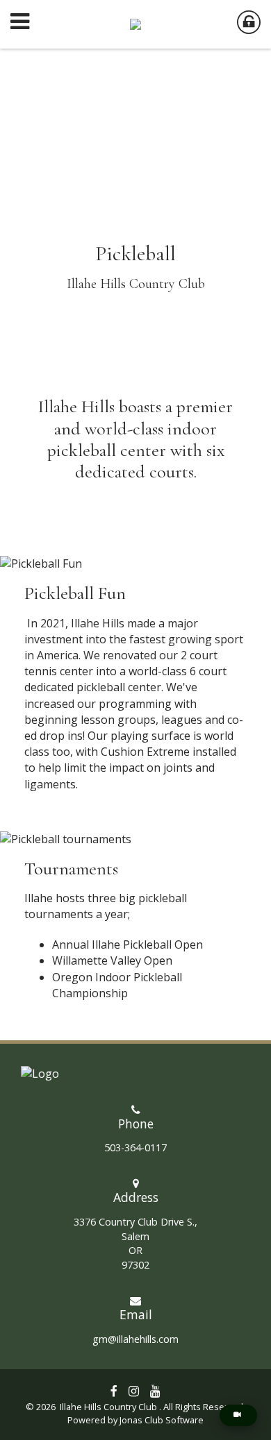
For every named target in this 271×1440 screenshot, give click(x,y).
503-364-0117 (135, 1147)
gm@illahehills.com (135, 1339)
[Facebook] (114, 1390)
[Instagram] (134, 1390)
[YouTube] (155, 1390)
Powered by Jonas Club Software (135, 1420)
